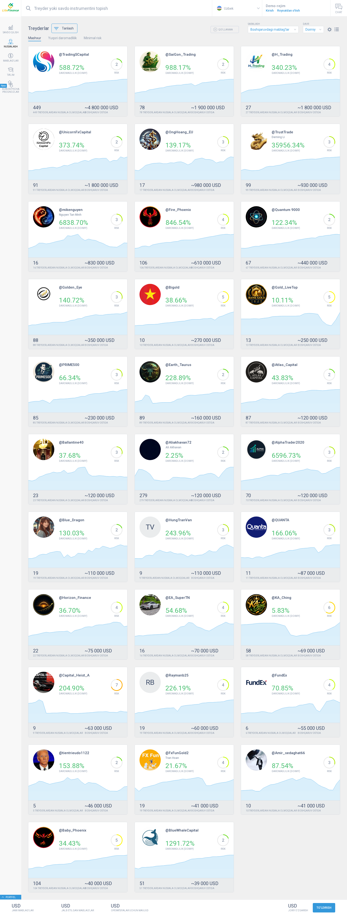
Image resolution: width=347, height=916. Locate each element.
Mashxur (34, 38)
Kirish (270, 10)
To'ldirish (324, 907)
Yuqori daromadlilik (62, 38)
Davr (306, 24)
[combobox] (273, 29)
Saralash (254, 24)
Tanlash (68, 28)
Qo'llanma (225, 29)
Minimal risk (93, 38)
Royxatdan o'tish (288, 10)
